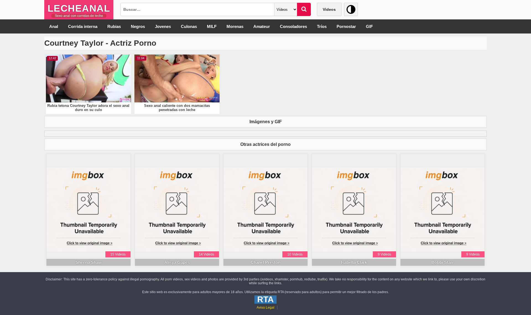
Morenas (235, 26)
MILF (212, 26)
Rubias (114, 26)
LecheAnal (79, 8)
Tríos (322, 26)
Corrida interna (82, 26)
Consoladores (293, 26)
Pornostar (346, 26)
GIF (369, 26)
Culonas (189, 26)
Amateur (261, 26)
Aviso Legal (265, 307)
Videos (329, 9)
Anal (53, 26)
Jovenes (163, 26)
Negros (138, 26)
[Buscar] (304, 9)
